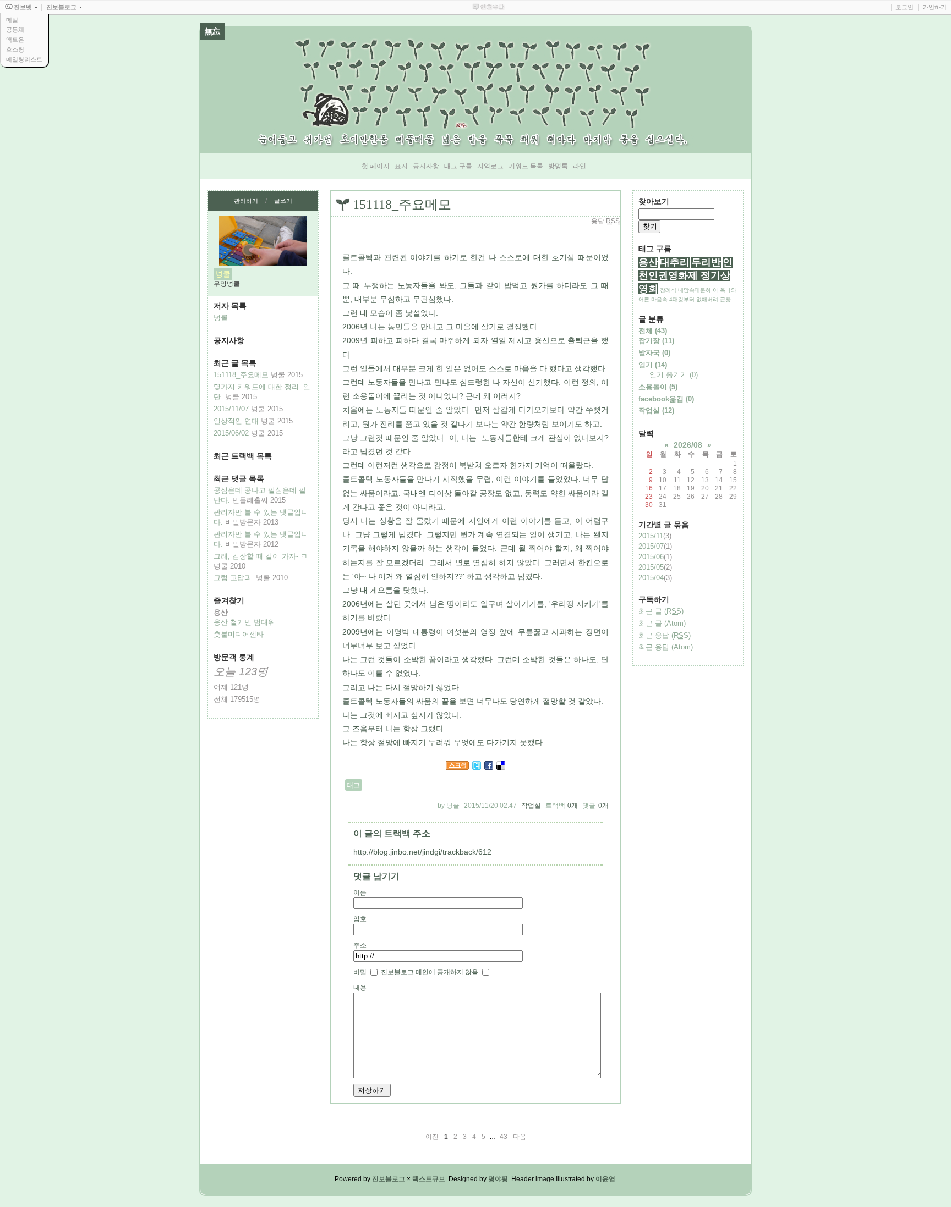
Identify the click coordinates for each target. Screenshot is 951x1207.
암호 (360, 919)
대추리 (675, 262)
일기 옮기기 (673, 375)
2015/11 (650, 536)
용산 (648, 262)
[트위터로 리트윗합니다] (476, 767)
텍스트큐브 (428, 1179)
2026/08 (688, 444)
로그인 (904, 7)
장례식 (668, 290)
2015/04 (651, 578)
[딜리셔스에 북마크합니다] (500, 767)
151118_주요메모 (241, 375)
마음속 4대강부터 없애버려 (684, 299)
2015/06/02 (231, 433)
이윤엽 (605, 1179)
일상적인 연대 (236, 421)
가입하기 (934, 7)
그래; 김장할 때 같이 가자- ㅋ (261, 556)
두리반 (706, 262)
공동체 (15, 29)
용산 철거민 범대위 (244, 622)
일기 (652, 365)
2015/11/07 (231, 409)
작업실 (531, 805)
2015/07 (651, 546)
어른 (643, 299)
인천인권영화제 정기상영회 (685, 275)
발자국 (654, 353)
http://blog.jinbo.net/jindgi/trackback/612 (422, 851)
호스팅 (15, 49)
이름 (360, 892)
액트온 (15, 39)
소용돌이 (657, 387)
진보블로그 (388, 1179)
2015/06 (651, 557)
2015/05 (651, 567)
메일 (12, 19)
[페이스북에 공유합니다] (488, 767)
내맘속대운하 (694, 290)
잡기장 (656, 341)
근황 (725, 299)
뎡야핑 (498, 1179)
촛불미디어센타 (239, 634)
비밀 (360, 971)
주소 (360, 945)
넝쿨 (221, 317)
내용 (360, 987)
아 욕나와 (724, 290)
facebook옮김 (666, 399)
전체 (652, 331)
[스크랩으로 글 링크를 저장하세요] (457, 767)
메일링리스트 (24, 59)
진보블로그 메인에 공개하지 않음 (429, 971)
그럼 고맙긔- (234, 578)
